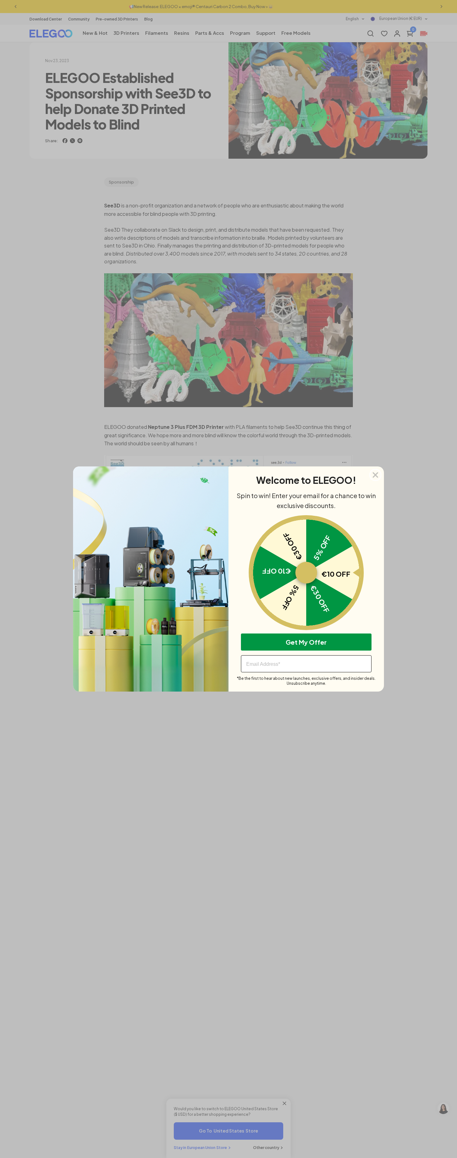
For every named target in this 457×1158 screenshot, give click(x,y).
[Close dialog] (375, 475)
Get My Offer (306, 642)
